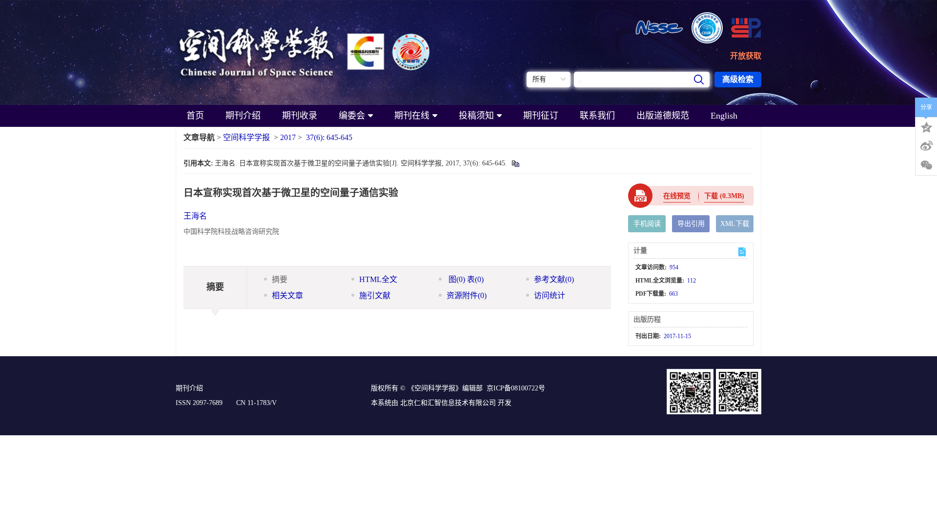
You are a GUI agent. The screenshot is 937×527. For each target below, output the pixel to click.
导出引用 (691, 223)
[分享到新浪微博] (926, 146)
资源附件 (467, 295)
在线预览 (677, 196)
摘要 (279, 279)
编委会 (352, 116)
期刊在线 (411, 116)
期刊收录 (299, 116)
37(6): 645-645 (329, 137)
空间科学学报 (246, 137)
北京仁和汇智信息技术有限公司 (448, 402)
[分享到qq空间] (926, 126)
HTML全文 (378, 279)
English (724, 116)
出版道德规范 (662, 116)
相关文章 (287, 295)
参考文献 (554, 279)
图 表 (465, 279)
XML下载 (734, 223)
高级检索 (738, 79)
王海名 (195, 216)
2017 (288, 137)
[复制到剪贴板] (515, 163)
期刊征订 (540, 116)
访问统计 (549, 295)
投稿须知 (476, 116)
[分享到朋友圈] (926, 165)
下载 (724, 196)
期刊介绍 (243, 116)
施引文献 (374, 295)
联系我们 (597, 116)
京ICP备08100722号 (516, 388)
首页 (195, 116)
